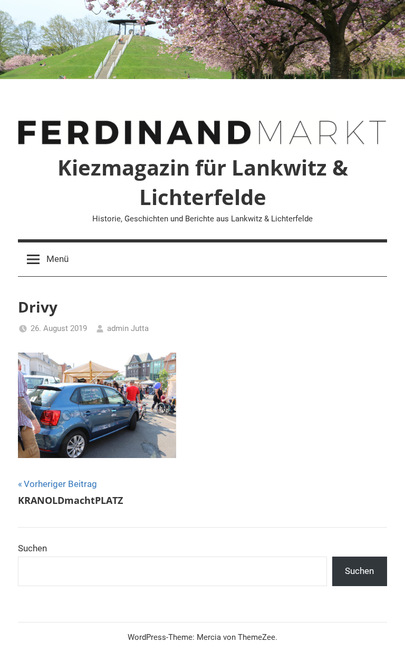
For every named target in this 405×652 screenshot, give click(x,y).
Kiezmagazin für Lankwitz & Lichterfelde (202, 182)
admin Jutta (128, 328)
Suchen (32, 548)
